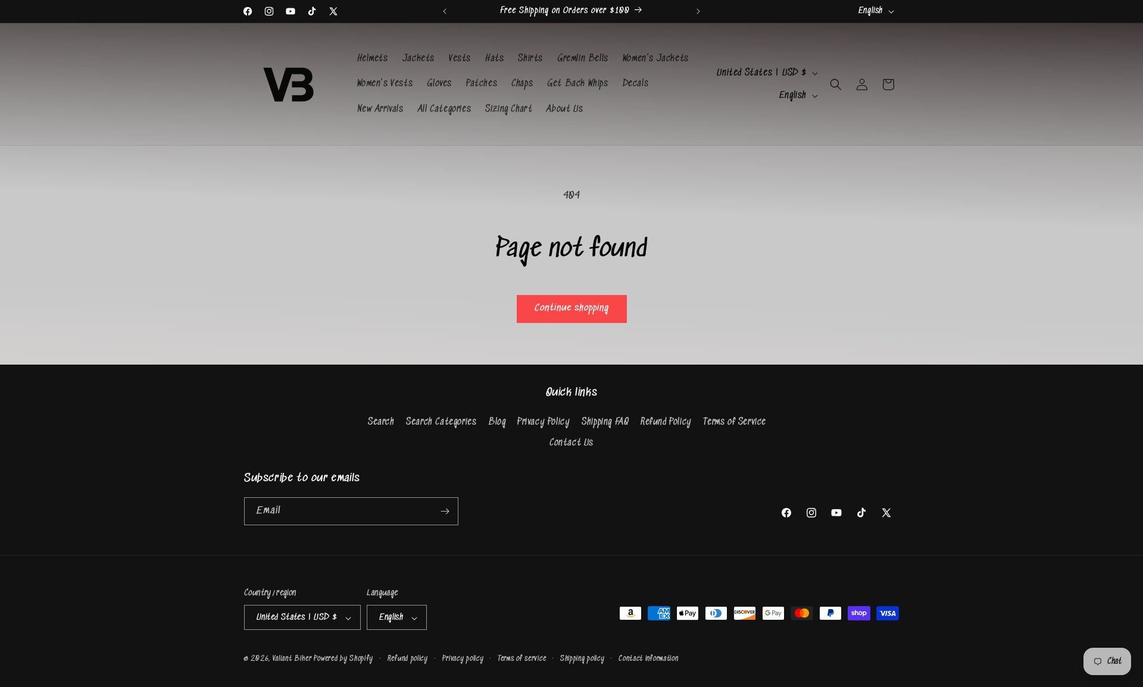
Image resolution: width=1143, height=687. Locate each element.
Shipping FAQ (605, 422)
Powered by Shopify (343, 659)
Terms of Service (734, 422)
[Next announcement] (698, 11)
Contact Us (571, 443)
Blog (496, 422)
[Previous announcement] (445, 11)
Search (381, 422)
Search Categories (441, 422)
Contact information (648, 659)
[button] (836, 84)
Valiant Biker (292, 659)
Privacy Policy (543, 422)
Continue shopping (572, 308)
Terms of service (522, 659)
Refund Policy (666, 422)
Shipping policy (582, 659)
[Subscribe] (445, 511)
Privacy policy (463, 659)
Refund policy (408, 659)
